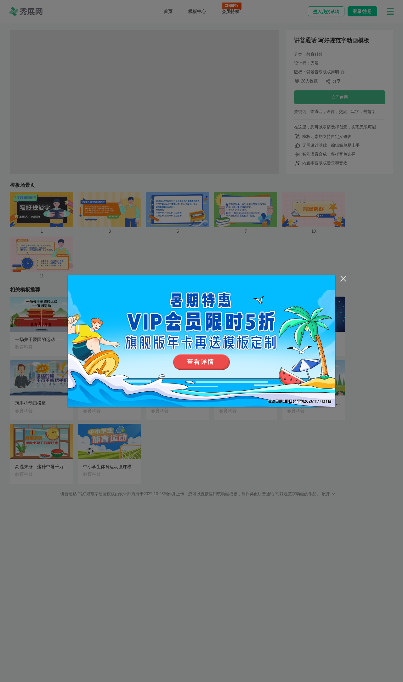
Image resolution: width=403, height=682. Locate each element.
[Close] (343, 278)
